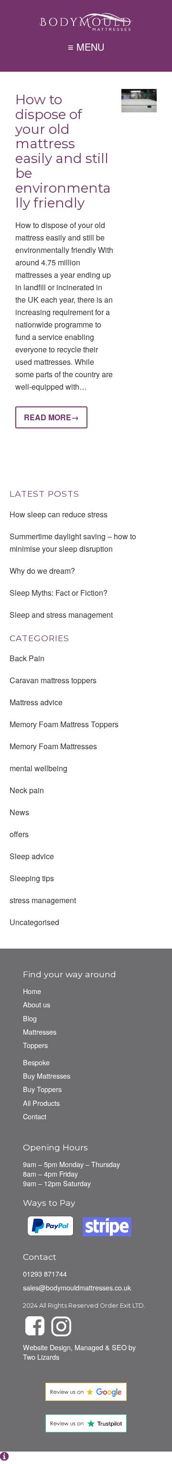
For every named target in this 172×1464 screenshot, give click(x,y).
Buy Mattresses (46, 1076)
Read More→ (51, 417)
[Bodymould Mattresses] (86, 22)
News (19, 812)
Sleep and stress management (61, 614)
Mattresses (39, 1032)
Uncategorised (34, 922)
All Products (41, 1103)
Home (32, 991)
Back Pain (27, 658)
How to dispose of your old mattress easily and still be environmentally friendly (63, 151)
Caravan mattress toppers (53, 680)
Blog (30, 1018)
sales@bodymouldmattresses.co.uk (77, 1287)
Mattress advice (36, 702)
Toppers (35, 1045)
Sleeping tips (32, 878)
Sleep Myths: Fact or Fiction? (59, 592)
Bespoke (36, 1062)
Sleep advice (32, 856)
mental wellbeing (38, 768)
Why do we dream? (42, 570)
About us (36, 1004)
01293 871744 (45, 1273)
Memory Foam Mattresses (53, 746)
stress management (43, 900)
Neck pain (27, 790)
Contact (34, 1116)
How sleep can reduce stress (59, 514)
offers (19, 834)
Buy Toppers (42, 1089)
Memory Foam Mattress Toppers (64, 724)
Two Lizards (41, 1357)
